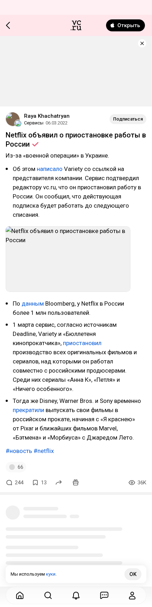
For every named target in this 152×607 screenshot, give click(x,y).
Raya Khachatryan (47, 116)
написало (50, 168)
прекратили (28, 409)
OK (132, 574)
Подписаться (128, 119)
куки (50, 574)
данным (33, 303)
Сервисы (33, 122)
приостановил (82, 343)
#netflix (44, 450)
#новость (19, 450)
